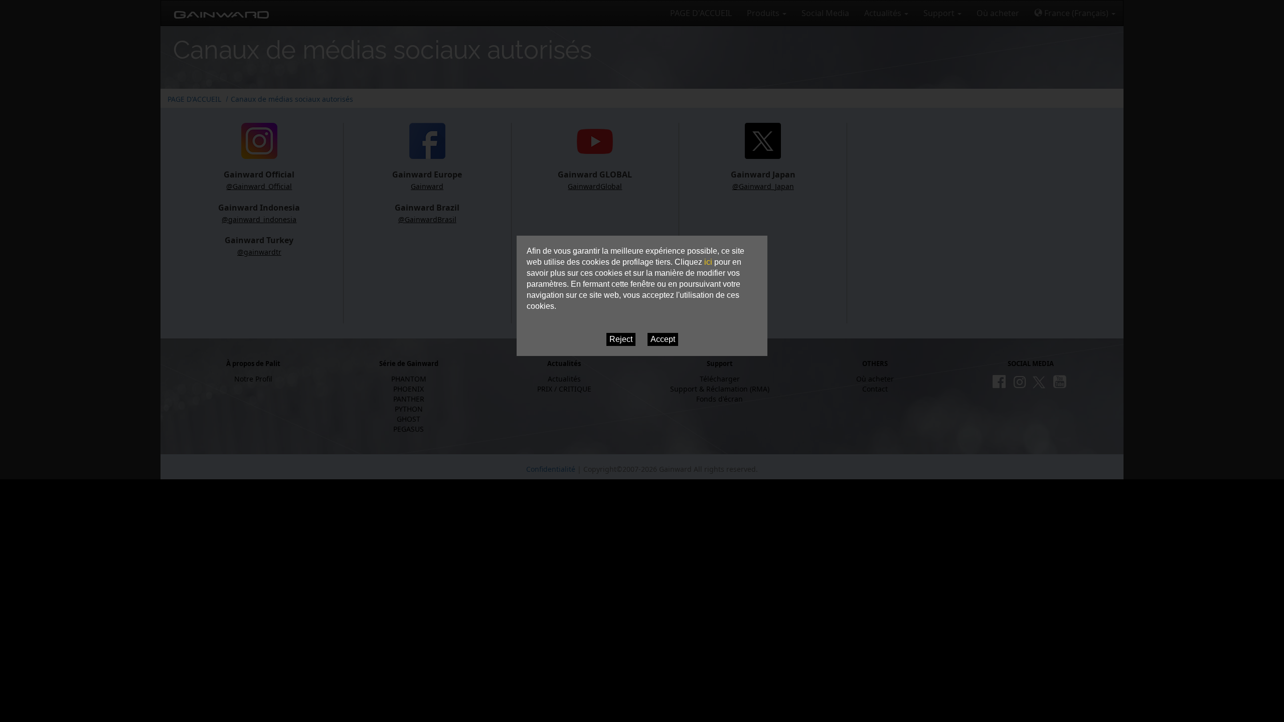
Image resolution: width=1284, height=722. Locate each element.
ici (708, 262)
